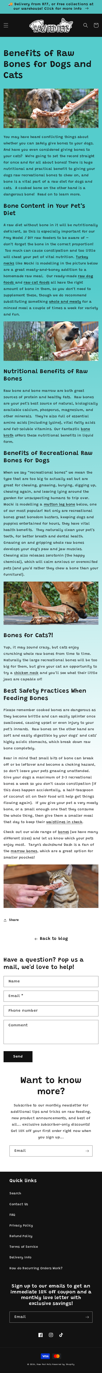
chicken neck (26, 673)
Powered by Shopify (63, 1364)
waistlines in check (64, 822)
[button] (6, 25)
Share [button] (14, 920)
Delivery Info (20, 1257)
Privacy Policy (21, 1225)
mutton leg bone (59, 504)
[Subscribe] (87, 1151)
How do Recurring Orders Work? (35, 1268)
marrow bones (24, 851)
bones (63, 832)
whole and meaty (65, 302)
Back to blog (54, 939)
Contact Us (18, 1204)
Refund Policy (21, 1236)
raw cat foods (37, 283)
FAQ (12, 1215)
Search (15, 1193)
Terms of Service (23, 1247)
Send (18, 1056)
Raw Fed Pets (44, 1364)
